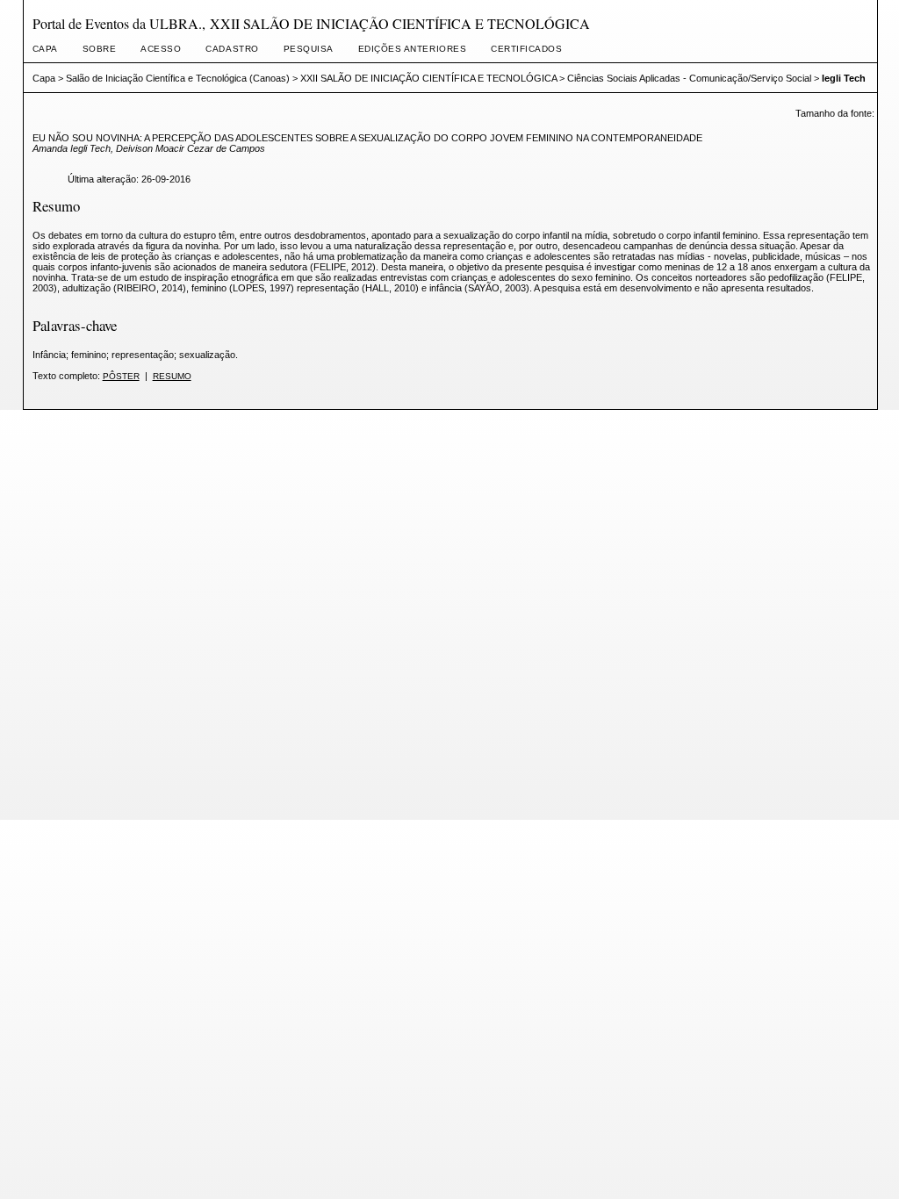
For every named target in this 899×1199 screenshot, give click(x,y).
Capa (45, 49)
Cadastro (231, 49)
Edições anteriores (412, 49)
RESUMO (172, 376)
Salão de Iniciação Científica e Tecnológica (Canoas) (178, 78)
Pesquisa (309, 49)
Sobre (100, 49)
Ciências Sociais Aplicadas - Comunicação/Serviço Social (689, 78)
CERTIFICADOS (526, 49)
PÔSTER (121, 376)
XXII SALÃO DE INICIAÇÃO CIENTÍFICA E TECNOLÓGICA (428, 78)
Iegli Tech (844, 78)
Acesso (160, 49)
